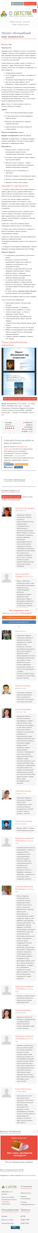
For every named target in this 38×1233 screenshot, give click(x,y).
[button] (19, 610)
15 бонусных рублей (25, 613)
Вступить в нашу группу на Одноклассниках (19, 617)
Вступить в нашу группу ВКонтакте (19, 622)
